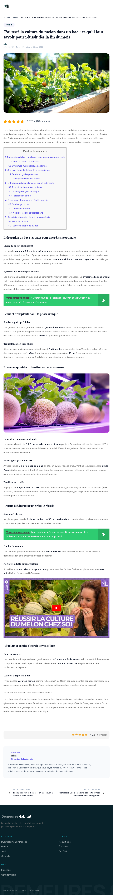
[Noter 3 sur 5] (80, 734)
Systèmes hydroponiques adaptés (27, 166)
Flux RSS (63, 851)
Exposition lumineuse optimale (25, 187)
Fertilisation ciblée (19, 195)
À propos (63, 846)
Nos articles (65, 841)
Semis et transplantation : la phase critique (27, 170)
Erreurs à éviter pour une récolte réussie (26, 200)
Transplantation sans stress (24, 178)
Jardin (15, 17)
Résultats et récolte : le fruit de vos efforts (27, 217)
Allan (6, 44)
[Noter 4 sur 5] (83, 734)
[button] (106, 6)
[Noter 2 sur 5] (76, 734)
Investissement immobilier (14, 841)
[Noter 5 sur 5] (86, 734)
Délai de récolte (18, 221)
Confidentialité (8, 874)
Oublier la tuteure (19, 208)
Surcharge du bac (19, 204)
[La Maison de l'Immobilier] (24, 6)
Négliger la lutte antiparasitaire (25, 213)
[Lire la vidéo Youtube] (56, 608)
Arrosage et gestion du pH (23, 191)
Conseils (5, 856)
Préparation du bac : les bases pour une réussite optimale (35, 157)
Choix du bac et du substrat (23, 161)
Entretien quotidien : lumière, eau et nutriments (29, 183)
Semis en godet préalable (23, 174)
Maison (4, 846)
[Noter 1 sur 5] (73, 734)
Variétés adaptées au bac (23, 225)
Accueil (7, 17)
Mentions (6, 870)
